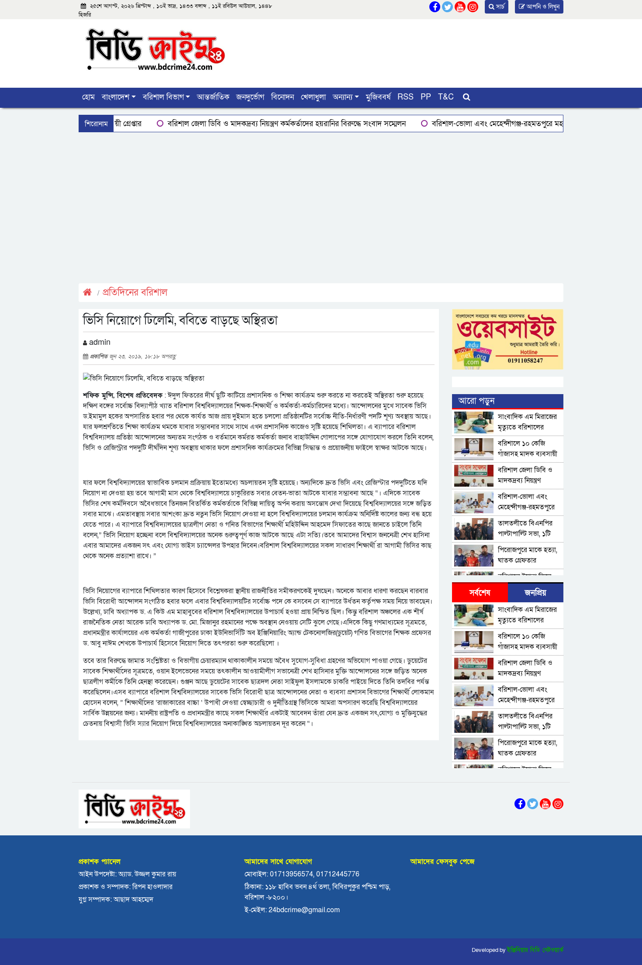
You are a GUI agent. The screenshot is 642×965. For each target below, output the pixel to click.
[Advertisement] (321, 206)
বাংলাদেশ (115, 97)
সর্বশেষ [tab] (479, 593)
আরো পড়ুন (476, 401)
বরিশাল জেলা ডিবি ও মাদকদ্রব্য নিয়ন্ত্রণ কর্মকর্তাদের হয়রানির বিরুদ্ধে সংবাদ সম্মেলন (255, 124)
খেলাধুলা (313, 97)
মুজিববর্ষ (378, 97)
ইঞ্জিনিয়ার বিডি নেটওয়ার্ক (535, 950)
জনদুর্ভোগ (250, 97)
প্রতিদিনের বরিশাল (135, 292)
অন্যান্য (342, 97)
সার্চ (499, 7)
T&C (446, 97)
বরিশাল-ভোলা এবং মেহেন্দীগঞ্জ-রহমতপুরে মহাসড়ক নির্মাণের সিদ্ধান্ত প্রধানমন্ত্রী (511, 124)
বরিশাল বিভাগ (163, 97)
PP (426, 97)
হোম (88, 97)
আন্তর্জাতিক (213, 97)
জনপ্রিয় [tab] (535, 593)
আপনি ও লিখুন (542, 7)
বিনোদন (282, 97)
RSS (405, 97)
